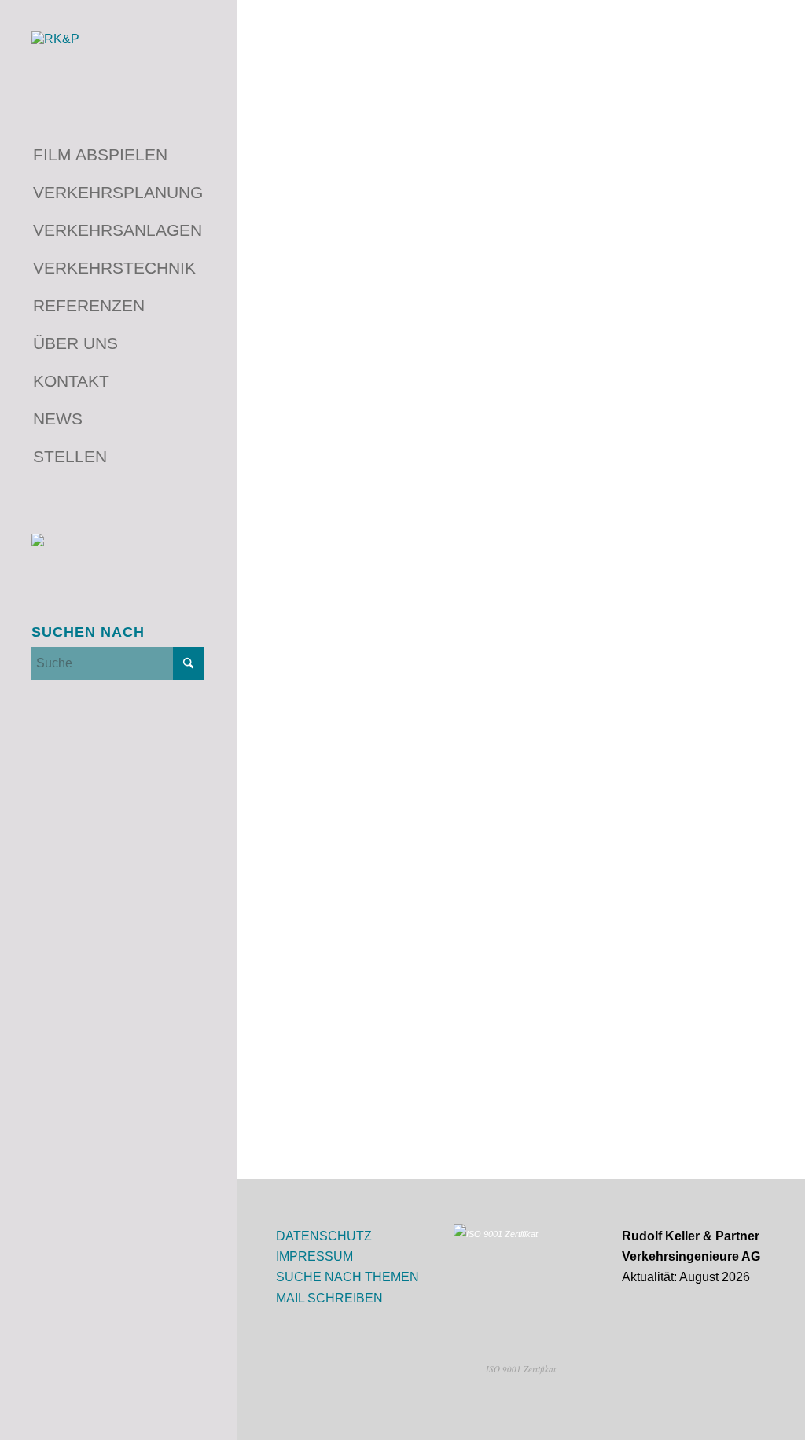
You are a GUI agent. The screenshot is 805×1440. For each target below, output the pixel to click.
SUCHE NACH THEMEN (347, 1277)
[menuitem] (118, 155)
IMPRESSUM (314, 1256)
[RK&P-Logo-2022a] (117, 60)
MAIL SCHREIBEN (329, 1298)
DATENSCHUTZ (324, 1236)
